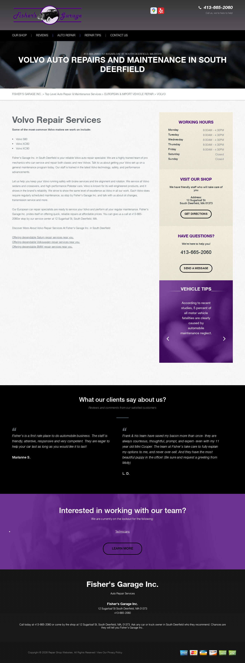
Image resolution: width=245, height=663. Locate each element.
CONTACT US (119, 35)
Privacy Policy (114, 652)
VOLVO (161, 94)
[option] (196, 321)
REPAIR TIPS (93, 35)
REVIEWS (42, 35)
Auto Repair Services (122, 593)
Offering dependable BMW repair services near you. (42, 246)
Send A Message (196, 268)
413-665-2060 (218, 8)
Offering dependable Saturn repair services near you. (43, 237)
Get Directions (196, 213)
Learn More (122, 548)
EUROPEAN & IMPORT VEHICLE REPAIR (129, 94)
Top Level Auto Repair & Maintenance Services (73, 94)
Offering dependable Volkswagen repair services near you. (46, 242)
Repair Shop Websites (60, 652)
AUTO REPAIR (66, 35)
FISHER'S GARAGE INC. (27, 94)
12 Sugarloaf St (113, 53)
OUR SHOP (19, 35)
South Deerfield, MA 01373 (143, 53)
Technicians (122, 531)
